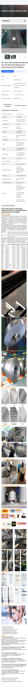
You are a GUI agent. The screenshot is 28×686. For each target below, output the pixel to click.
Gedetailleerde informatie (7, 105)
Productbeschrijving (20, 105)
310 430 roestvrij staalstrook (8, 679)
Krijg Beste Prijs (7, 71)
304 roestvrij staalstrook (12, 678)
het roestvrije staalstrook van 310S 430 (11, 681)
